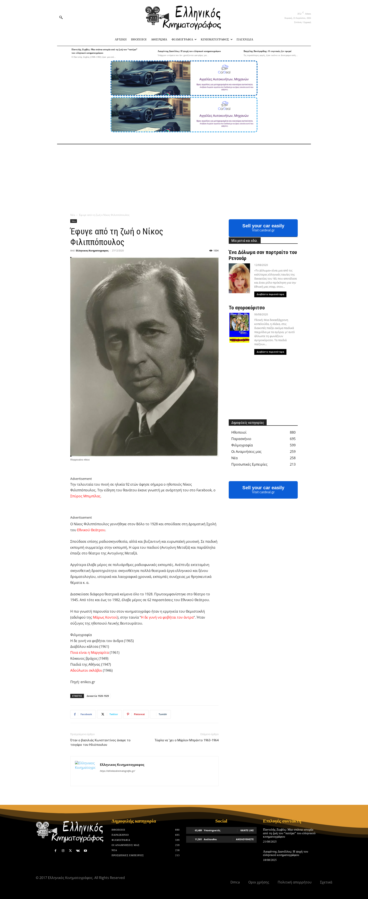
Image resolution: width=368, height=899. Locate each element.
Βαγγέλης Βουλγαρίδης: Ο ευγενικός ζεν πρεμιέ (268, 51)
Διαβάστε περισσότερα (270, 294)
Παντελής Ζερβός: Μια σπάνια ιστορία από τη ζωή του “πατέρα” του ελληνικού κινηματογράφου (289, 833)
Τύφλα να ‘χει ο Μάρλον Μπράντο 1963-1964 (186, 740)
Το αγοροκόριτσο (247, 308)
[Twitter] (70, 850)
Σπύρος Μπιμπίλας (85, 496)
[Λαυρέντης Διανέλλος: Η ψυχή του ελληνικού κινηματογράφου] (149, 53)
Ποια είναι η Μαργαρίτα (89, 652)
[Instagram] (63, 850)
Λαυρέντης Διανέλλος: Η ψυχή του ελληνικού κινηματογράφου (189, 51)
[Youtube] (85, 850)
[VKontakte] (77, 850)
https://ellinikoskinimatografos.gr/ (117, 770)
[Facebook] (55, 850)
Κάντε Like (247, 830)
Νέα (72, 215)
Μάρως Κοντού (105, 617)
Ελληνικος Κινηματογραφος (92, 250)
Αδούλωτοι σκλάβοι (86, 670)
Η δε (144, 617)
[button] (61, 17)
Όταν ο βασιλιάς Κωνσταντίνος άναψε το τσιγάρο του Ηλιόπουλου (100, 742)
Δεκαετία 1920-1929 (98, 695)
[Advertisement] (184, 176)
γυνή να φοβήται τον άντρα (171, 617)
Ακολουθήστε (245, 839)
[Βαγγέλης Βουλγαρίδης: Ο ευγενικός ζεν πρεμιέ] (235, 53)
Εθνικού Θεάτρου (91, 530)
